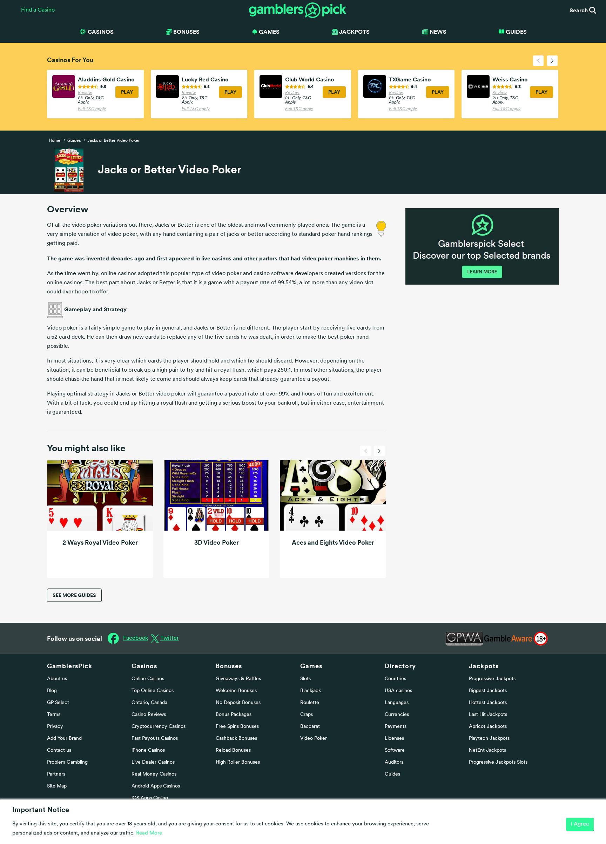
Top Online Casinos (153, 690)
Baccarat (310, 726)
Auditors (394, 762)
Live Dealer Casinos (153, 762)
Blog (52, 690)
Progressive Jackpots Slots (498, 762)
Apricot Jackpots (488, 726)
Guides (516, 31)
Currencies (397, 714)
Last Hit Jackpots (488, 714)
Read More (149, 833)
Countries (395, 679)
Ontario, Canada (149, 702)
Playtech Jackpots (489, 738)
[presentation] (538, 60)
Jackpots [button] (354, 31)
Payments (395, 726)
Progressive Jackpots (492, 679)
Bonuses (229, 666)
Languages (397, 702)
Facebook (135, 638)
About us (57, 679)
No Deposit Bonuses (238, 702)
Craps (306, 714)
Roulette (309, 702)
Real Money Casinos (154, 774)
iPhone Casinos (148, 750)
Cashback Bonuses (236, 738)
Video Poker (313, 738)
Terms (53, 714)
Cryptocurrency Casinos (159, 726)
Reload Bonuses (233, 750)
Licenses (394, 738)
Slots (305, 679)
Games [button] (269, 31)
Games (311, 666)
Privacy (55, 726)
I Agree (580, 824)
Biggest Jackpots (488, 690)
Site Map (57, 786)
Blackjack (310, 690)
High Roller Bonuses (238, 762)
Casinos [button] (101, 31)
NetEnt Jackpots (487, 750)
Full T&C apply (92, 109)
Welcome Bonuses (236, 690)
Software (395, 750)
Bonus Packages (233, 714)
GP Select (58, 702)
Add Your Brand (64, 738)
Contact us (59, 750)
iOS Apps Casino (150, 798)
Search (579, 10)
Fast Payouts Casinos (155, 738)
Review (85, 93)
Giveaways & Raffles (238, 679)
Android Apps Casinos (156, 786)
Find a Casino (38, 10)
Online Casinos (148, 679)
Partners (56, 774)
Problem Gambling (67, 762)
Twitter (169, 638)
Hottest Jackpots (488, 702)
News (438, 31)
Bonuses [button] (186, 31)
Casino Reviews (149, 714)
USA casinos (398, 690)
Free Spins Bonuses (237, 726)
